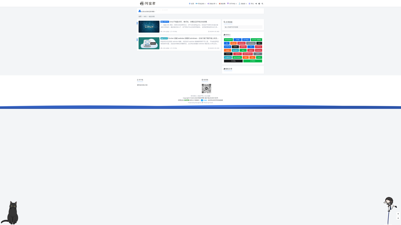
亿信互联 (186, 100)
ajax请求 (235, 50)
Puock (211, 103)
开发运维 (201, 4)
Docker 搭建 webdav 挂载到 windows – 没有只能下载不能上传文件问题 (195, 38)
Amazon (258, 50)
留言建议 (193, 96)
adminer (243, 47)
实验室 (242, 4)
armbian (252, 61)
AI (251, 47)
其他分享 (212, 4)
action (235, 47)
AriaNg (233, 61)
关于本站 (232, 4)
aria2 (259, 57)
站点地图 (207, 96)
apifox (258, 54)
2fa (227, 43)
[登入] (256, 3)
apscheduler (237, 57)
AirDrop (258, 47)
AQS (245, 57)
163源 (237, 40)
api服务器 (228, 57)
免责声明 (200, 96)
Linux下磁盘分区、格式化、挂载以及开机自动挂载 (188, 22)
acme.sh (227, 47)
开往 (252, 4)
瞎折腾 (223, 4)
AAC (259, 43)
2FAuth (233, 43)
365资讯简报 (251, 43)
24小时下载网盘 (256, 40)
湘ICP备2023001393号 (211, 98)
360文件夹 (241, 43)
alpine (251, 50)
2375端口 (246, 40)
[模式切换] (259, 3)
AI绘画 (227, 50)
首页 (192, 4)
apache (237, 54)
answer (228, 54)
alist (243, 50)
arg (252, 57)
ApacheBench (248, 54)
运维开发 (165, 22)
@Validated (228, 40)
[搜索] (262, 3)
